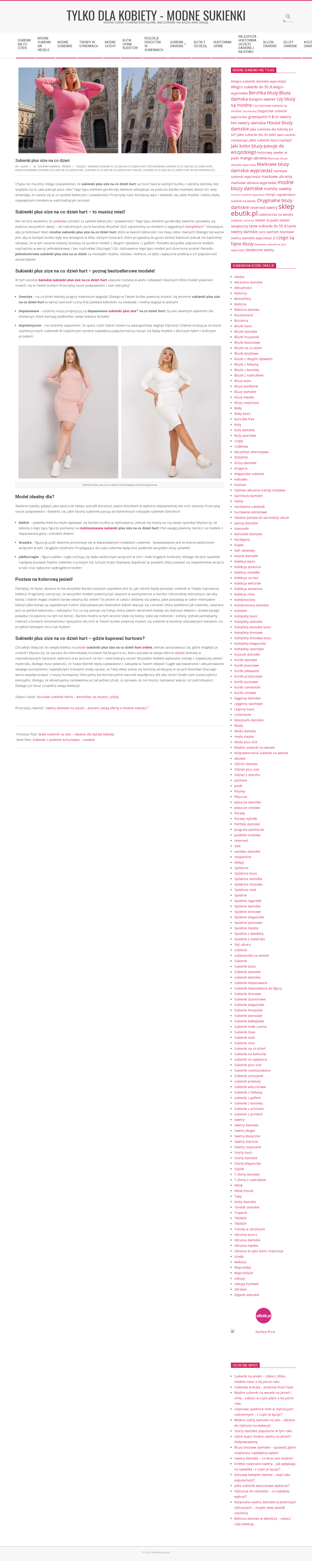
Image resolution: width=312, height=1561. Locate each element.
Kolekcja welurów (247, 583)
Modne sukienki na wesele (254, 747)
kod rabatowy (244, 550)
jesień (81, 647)
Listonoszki (242, 714)
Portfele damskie (247, 824)
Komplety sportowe (249, 649)
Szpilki (239, 1169)
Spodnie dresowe (247, 911)
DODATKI (241, 457)
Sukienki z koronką (248, 1103)
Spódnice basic (245, 873)
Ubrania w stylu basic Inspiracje (258, 1251)
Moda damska (245, 731)
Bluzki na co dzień (248, 348)
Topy (238, 1196)
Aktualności (243, 288)
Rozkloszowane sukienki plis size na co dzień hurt (49, 170)
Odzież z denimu (247, 775)
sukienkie (248, 220)
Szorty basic (243, 1152)
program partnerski (249, 829)
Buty (237, 424)
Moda (238, 725)
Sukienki (240, 961)
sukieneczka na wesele (276, 214)
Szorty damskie (245, 1158)
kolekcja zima (244, 594)
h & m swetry (279, 116)
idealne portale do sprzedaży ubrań (261, 517)
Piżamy (239, 791)
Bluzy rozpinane (246, 402)
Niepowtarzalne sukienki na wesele (261, 753)
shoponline (242, 857)
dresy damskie (245, 463)
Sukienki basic (245, 966)
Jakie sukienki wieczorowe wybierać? (262, 1485)
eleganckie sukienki (249, 474)
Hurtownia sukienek (249, 506)
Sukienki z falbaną (248, 1092)
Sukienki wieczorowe (250, 1087)
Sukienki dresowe (247, 994)
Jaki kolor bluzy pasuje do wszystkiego (257, 149)
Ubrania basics (245, 1234)
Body (238, 408)
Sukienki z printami (249, 1108)
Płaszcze (240, 797)
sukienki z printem (248, 1114)
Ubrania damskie (247, 1240)
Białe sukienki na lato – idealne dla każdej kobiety (76, 734)
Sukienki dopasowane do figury (258, 988)
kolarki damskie (246, 556)
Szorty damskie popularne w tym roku (263, 1431)
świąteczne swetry (260, 249)
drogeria (240, 468)
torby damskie (245, 1202)
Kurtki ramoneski (247, 687)
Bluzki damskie (245, 331)
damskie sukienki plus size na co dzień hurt (72, 280)
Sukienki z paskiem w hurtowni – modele (64, 740)
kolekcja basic (244, 561)
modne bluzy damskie (262, 185)
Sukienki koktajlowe (249, 1021)
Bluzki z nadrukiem (249, 375)
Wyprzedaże (243, 1273)
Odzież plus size (246, 769)
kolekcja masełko (247, 572)
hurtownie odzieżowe (250, 512)
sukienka (60, 221)
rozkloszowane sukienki (98, 528)
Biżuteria (241, 320)
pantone (240, 780)
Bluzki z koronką (246, 370)
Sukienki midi (244, 1037)
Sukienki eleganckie (249, 1005)
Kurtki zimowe (245, 693)
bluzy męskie (244, 397)
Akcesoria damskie (248, 282)
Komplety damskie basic (252, 627)
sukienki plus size (122, 311)
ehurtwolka (249, 111)
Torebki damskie (246, 1207)
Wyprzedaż (242, 1267)
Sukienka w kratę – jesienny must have (263, 1387)
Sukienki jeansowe (248, 1015)
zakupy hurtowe (246, 1284)
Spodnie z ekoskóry (249, 933)
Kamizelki (241, 528)
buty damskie (244, 430)
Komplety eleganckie (250, 643)
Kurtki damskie (245, 660)
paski (238, 786)
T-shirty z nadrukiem (250, 1180)
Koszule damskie (247, 654)
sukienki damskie (49, 166)
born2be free (244, 419)
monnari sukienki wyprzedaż (248, 194)
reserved (241, 840)
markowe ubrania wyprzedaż (254, 182)
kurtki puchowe (246, 682)
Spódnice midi (245, 890)
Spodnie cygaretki (248, 901)
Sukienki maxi (244, 1032)
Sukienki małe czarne (250, 1026)
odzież (180, 653)
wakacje (240, 1262)
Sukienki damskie (247, 972)
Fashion (240, 485)
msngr (270, 194)
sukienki (236, 220)
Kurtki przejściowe (248, 676)
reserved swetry (264, 207)
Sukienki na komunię (250, 1054)
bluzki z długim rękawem (253, 359)
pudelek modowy (247, 835)
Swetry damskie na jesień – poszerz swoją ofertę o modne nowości (96, 708)
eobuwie (240, 479)
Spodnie (240, 895)
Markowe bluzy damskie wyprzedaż (260, 167)
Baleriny (240, 293)
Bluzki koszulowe (247, 342)
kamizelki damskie (248, 534)
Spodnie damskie (247, 906)
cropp (238, 441)
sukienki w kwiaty (247, 1081)
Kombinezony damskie (251, 605)
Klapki (239, 545)
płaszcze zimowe (247, 807)
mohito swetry (277, 188)
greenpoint (257, 116)
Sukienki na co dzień (250, 1048)
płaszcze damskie (247, 802)
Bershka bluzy (263, 92)
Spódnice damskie (248, 879)
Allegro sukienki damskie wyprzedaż (258, 81)
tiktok (238, 1185)
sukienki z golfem (247, 1098)
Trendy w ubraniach (249, 1229)
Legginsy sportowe (248, 703)
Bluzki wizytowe (246, 353)
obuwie (240, 758)
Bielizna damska (246, 309)
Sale (237, 846)
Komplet (240, 610)
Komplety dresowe (248, 632)
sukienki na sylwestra (250, 1059)
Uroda (239, 1256)
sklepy (239, 862)
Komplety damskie (248, 621)
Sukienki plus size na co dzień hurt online (113, 170)
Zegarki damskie (246, 1295)
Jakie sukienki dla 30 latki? (256, 134)
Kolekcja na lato (246, 578)
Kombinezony (244, 599)
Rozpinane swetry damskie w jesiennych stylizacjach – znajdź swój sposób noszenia (265, 1507)
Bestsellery (242, 298)
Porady (239, 813)
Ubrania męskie (246, 1245)
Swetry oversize (246, 1141)
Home (238, 501)
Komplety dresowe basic (253, 638)
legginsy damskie (247, 698)
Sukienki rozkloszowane (252, 1070)
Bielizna (240, 304)
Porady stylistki (245, 818)
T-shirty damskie (247, 1174)
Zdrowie (240, 1289)
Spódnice (241, 868)
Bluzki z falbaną (246, 364)
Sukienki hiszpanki (248, 1010)
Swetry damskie (246, 1125)
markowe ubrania (277, 176)
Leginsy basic (244, 709)
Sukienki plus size (248, 1065)
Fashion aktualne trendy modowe (259, 490)
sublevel (240, 950)
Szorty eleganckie (247, 1163)
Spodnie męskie (246, 928)
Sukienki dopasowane (250, 983)
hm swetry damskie (248, 122)
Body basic (242, 413)
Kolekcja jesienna (247, 567)
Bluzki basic (243, 326)
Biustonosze (243, 315)
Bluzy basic (242, 381)
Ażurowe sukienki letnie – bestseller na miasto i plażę (78, 697)
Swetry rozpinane (247, 1147)
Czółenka (241, 446)
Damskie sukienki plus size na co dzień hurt (117, 166)
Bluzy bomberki (246, 386)
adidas (239, 277)
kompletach (195, 226)
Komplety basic (246, 616)
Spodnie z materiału (249, 939)
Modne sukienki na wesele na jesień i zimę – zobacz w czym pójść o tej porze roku (264, 1398)
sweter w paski (266, 220)
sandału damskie (247, 851)
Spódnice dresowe (248, 884)
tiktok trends (244, 1191)
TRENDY (66, 166)
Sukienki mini (244, 1043)
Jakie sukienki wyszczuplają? (270, 140)
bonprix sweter (262, 99)
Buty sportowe (245, 435)
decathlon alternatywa (251, 452)
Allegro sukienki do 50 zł (251, 86)
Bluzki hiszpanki (246, 337)
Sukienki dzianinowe (250, 999)
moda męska (244, 736)
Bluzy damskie (245, 392)
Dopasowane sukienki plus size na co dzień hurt (179, 166)
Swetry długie (244, 1130)
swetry (239, 1119)
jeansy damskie (246, 523)
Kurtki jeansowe (246, 665)
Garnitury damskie (248, 495)
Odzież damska (246, 764)
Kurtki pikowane (246, 671)
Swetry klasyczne (247, 1136)
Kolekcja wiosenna (248, 589)
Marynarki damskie (249, 720)
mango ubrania (253, 158)
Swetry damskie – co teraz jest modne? (263, 1458)
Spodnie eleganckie (249, 917)
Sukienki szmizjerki (248, 1076)
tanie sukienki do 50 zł (267, 226)
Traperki (240, 1212)
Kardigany (242, 539)
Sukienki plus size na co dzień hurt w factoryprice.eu (179, 170)
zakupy (239, 1278)
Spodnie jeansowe (248, 922)
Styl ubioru (242, 944)
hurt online (143, 647)
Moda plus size (245, 742)
